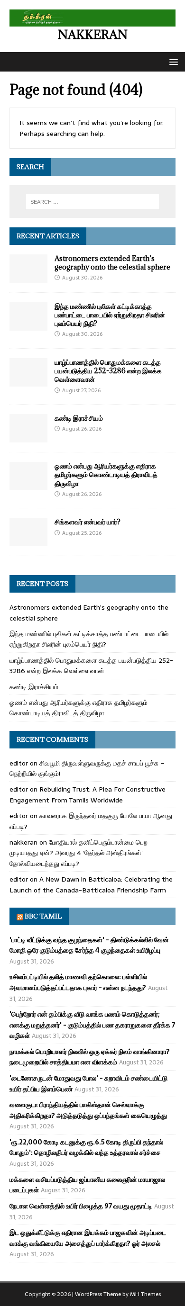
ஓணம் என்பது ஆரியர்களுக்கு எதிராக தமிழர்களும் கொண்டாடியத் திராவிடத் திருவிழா (106, 474)
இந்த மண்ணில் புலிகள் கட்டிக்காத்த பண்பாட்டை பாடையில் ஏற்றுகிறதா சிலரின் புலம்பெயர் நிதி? (110, 315)
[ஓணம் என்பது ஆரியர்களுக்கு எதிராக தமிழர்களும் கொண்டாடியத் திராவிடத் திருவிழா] (28, 485)
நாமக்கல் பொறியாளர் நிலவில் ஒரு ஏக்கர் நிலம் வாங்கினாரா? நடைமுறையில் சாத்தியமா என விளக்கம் (89, 1056)
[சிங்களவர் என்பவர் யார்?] (28, 541)
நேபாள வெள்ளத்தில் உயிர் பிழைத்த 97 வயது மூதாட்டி (80, 1206)
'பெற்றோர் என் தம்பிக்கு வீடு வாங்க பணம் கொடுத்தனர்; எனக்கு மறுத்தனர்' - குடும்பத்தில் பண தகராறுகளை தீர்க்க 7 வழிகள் (92, 1025)
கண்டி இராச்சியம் (79, 418)
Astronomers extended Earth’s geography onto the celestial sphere (112, 262)
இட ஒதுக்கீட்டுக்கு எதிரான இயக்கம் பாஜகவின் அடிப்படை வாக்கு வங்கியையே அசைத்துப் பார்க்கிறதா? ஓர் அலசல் (87, 1237)
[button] (172, 61)
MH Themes (145, 1294)
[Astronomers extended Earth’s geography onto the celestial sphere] (28, 277)
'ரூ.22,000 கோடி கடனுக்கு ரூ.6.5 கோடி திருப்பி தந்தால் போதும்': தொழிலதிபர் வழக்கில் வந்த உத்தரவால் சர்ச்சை (86, 1147)
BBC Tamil (43, 916)
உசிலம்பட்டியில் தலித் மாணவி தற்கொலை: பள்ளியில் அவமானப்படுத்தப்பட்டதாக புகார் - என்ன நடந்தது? (78, 982)
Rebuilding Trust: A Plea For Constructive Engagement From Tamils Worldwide (87, 794)
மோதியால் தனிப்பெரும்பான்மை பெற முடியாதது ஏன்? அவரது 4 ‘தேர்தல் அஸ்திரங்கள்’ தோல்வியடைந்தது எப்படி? (78, 853)
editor (18, 763)
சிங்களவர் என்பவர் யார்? (87, 521)
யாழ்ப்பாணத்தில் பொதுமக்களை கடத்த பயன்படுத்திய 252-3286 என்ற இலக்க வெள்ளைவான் (108, 371)
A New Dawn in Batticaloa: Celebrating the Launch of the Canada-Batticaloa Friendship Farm (91, 884)
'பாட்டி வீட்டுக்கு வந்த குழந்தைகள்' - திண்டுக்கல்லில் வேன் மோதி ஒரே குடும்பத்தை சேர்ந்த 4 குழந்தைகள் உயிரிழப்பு (89, 945)
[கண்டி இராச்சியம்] (28, 437)
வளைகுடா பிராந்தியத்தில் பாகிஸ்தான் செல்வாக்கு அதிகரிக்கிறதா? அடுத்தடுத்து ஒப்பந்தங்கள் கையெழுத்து (88, 1109)
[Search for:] (92, 202)
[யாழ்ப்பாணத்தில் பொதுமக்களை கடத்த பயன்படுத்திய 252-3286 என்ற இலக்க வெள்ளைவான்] (28, 381)
